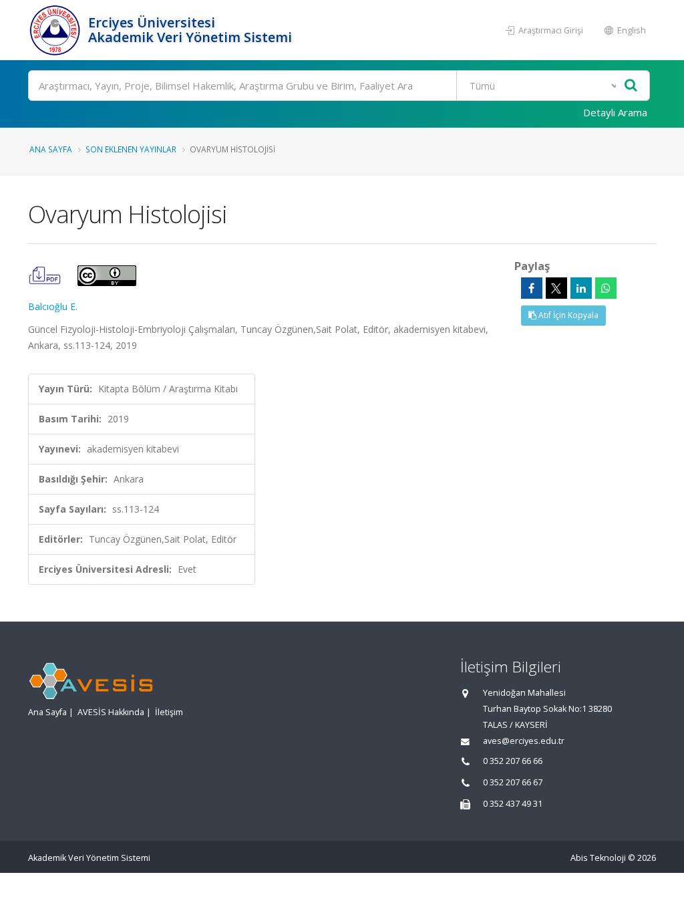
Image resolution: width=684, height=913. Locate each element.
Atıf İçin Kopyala (567, 315)
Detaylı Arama (615, 112)
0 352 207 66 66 (512, 761)
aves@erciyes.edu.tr (523, 741)
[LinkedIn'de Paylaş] (581, 288)
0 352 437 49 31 (512, 803)
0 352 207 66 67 (512, 782)
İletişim (169, 712)
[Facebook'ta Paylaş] (531, 288)
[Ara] (631, 86)
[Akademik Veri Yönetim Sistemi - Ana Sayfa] (56, 30)
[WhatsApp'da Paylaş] (606, 288)
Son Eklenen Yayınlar (131, 149)
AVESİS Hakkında (110, 712)
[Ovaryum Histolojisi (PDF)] (46, 274)
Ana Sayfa (50, 149)
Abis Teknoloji (598, 858)
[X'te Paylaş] (556, 288)
